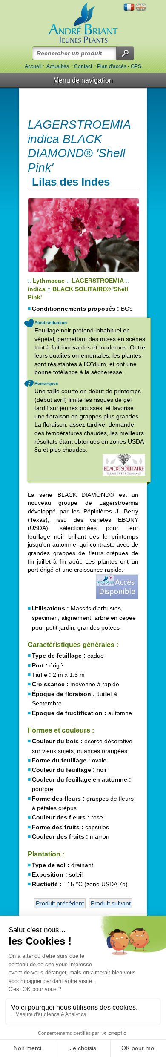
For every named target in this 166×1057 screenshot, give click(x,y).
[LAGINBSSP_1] (83, 235)
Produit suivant (111, 903)
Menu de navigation (83, 80)
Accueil (33, 66)
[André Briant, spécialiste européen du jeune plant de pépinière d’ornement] (83, 23)
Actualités (57, 66)
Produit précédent (60, 903)
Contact (83, 66)
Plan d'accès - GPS (119, 66)
